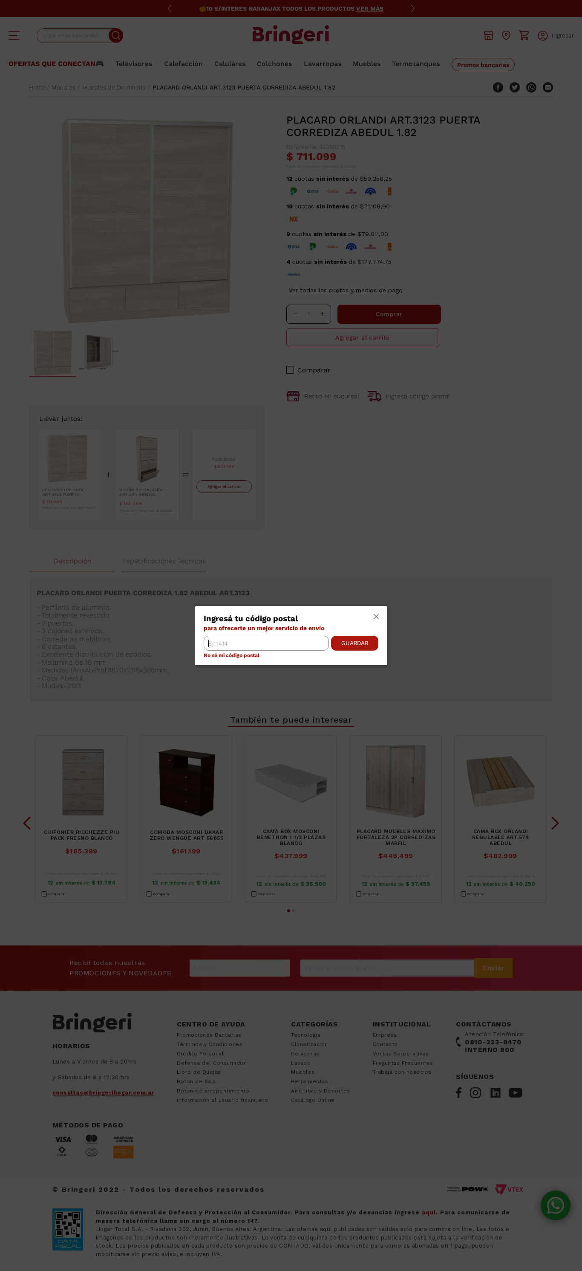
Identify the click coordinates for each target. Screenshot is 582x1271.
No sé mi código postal (231, 655)
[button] (376, 617)
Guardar (354, 643)
